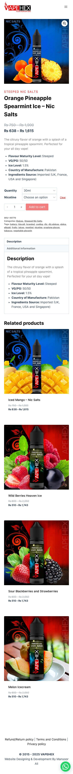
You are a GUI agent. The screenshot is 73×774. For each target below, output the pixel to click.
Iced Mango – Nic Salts (24, 400)
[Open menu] (66, 6)
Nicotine (10, 197)
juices (21, 227)
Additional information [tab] (21, 248)
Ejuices (19, 221)
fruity (14, 227)
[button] (64, 23)
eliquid (7, 227)
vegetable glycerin (22, 230)
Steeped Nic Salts (21, 91)
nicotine (38, 227)
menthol (29, 227)
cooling (39, 224)
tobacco (8, 230)
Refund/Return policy (19, 739)
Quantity (10, 190)
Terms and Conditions (51, 739)
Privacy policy (36, 744)
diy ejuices (54, 224)
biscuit (21, 224)
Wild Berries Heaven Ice (25, 495)
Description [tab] (14, 241)
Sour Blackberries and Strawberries (33, 591)
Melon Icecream (19, 687)
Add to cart (37, 207)
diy (45, 224)
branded (30, 224)
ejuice (63, 224)
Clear (63, 197)
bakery (13, 224)
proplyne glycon (52, 227)
